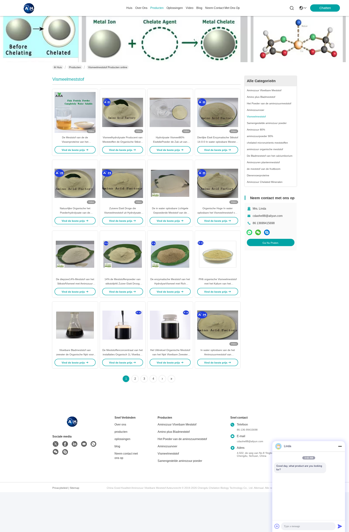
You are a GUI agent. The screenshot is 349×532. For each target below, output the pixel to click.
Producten (75, 67)
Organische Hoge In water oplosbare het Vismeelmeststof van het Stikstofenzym (217, 212)
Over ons (120, 424)
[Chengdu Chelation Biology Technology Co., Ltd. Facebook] (65, 444)
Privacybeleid (60, 487)
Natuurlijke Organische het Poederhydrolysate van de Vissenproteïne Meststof (75, 212)
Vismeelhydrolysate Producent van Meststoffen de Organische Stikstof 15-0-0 (123, 142)
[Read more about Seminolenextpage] (162, 379)
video (189, 7)
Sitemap (74, 487)
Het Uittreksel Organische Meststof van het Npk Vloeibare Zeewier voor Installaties (170, 354)
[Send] (340, 526)
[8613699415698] (93, 444)
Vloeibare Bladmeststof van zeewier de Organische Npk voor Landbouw (75, 354)
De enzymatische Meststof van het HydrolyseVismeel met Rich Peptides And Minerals (170, 283)
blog (199, 7)
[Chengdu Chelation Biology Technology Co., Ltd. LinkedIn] (74, 444)
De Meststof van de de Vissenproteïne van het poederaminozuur (75, 142)
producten (157, 7)
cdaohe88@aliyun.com (267, 215)
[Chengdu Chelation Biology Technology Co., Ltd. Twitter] (55, 444)
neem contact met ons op (222, 7)
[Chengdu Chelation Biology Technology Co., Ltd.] (29, 8)
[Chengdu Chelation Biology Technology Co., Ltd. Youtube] (84, 444)
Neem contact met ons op (126, 455)
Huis (129, 7)
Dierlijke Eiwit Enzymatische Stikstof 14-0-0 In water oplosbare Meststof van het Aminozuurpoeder (217, 142)
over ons (141, 7)
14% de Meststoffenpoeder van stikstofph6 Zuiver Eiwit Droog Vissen (123, 283)
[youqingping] (267, 232)
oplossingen (175, 7)
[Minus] (340, 446)
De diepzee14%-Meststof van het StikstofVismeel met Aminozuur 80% (75, 283)
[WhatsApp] (249, 232)
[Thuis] (72, 425)
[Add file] (277, 526)
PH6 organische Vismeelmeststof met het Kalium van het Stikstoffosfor (218, 283)
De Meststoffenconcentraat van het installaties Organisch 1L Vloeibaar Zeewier (122, 354)
